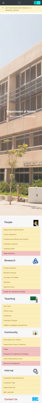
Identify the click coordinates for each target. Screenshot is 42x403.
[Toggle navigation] (19, 3)
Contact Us (10, 399)
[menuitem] (21, 229)
